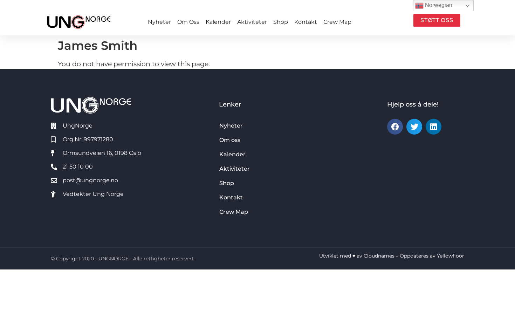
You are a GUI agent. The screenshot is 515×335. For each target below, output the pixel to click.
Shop (280, 22)
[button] (395, 127)
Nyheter (159, 22)
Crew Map (337, 22)
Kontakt (305, 22)
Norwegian (438, 5)
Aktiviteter (252, 22)
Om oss (188, 22)
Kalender (218, 22)
